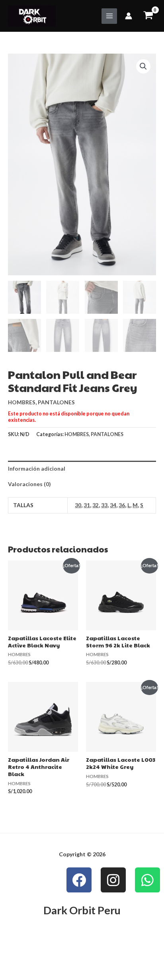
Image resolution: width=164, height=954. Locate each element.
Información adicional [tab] (36, 468)
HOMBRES (21, 402)
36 (122, 505)
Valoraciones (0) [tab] (29, 484)
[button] (143, 66)
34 (113, 505)
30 (78, 505)
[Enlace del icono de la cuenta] (128, 15)
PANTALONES (56, 402)
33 (104, 505)
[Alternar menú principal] (109, 16)
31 (87, 505)
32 (95, 505)
